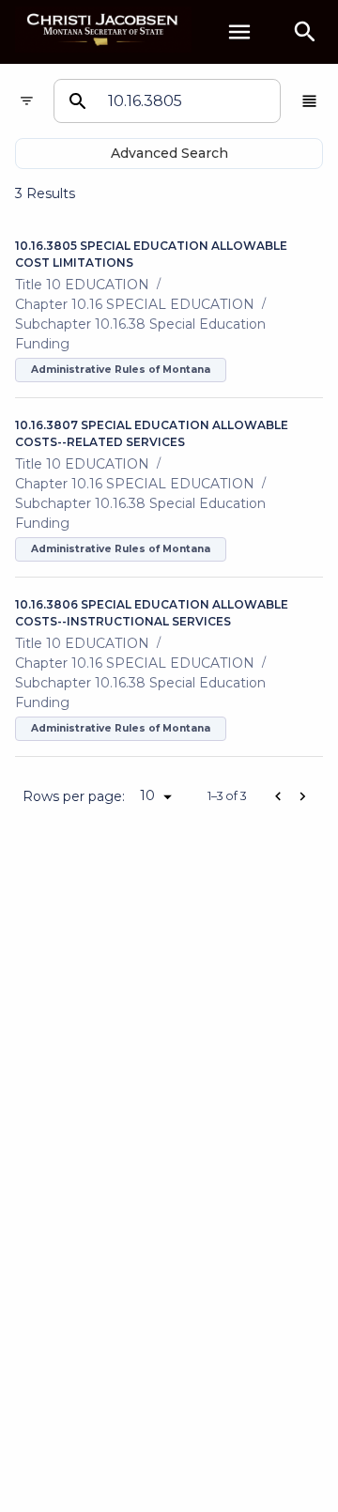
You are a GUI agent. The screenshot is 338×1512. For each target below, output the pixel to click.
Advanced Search (169, 153)
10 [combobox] (147, 795)
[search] (305, 32)
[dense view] (309, 101)
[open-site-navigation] (239, 32)
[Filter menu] (26, 101)
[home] (103, 31)
